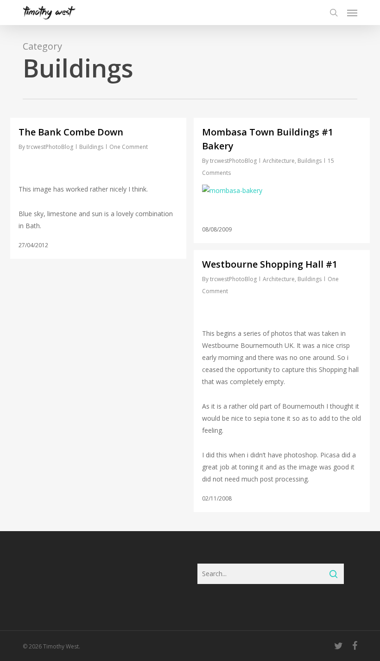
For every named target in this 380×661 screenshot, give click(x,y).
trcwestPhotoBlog (49, 147)
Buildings (91, 147)
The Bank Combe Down (71, 132)
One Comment (128, 147)
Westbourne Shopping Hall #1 (269, 264)
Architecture (279, 161)
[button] (352, 12)
